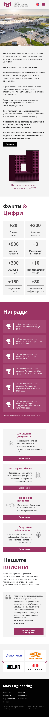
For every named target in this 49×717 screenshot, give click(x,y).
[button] (3, 661)
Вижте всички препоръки (29, 631)
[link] (37, 4)
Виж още (10, 144)
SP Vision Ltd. (32, 709)
